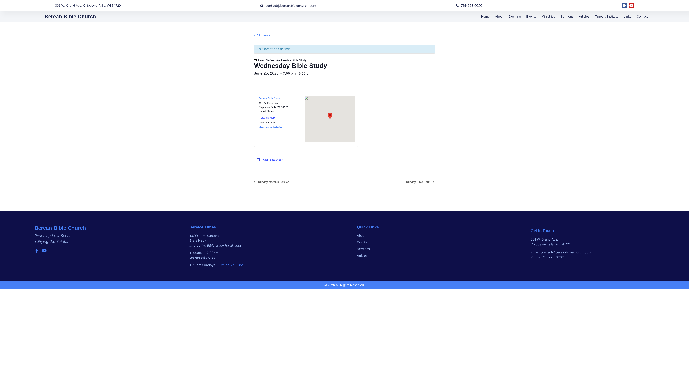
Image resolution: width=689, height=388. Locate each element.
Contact (642, 16)
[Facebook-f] (36, 251)
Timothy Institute (606, 16)
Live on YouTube (231, 265)
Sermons (567, 16)
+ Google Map (267, 117)
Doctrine (515, 16)
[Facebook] (624, 5)
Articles (584, 16)
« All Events (262, 35)
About (499, 16)
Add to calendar (272, 159)
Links (627, 16)
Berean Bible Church (70, 16)
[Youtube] (631, 5)
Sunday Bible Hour (418, 182)
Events (531, 16)
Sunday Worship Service (273, 182)
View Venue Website (270, 127)
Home (485, 16)
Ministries (548, 16)
